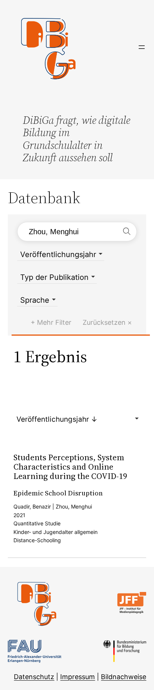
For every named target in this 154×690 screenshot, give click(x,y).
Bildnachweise (123, 677)
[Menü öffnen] (141, 47)
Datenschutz (34, 677)
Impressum (77, 677)
